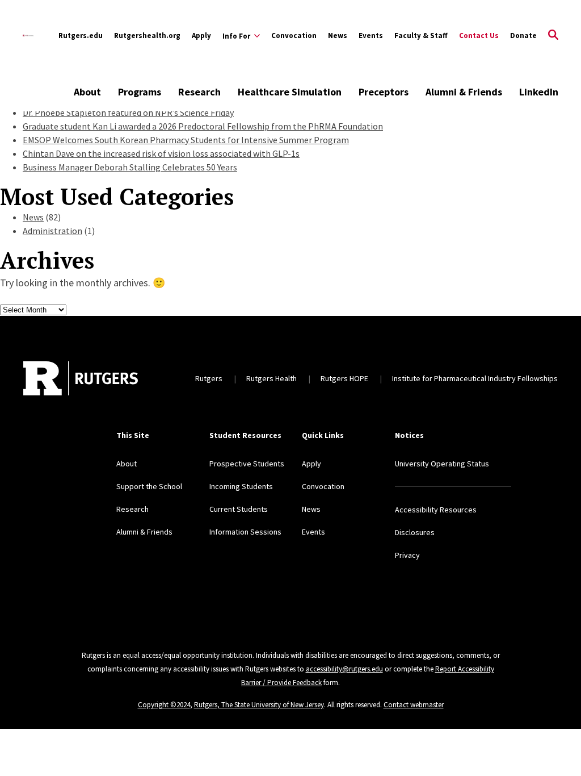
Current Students (238, 509)
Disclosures (415, 532)
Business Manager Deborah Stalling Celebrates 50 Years (130, 167)
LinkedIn (538, 91)
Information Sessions (245, 532)
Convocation (294, 35)
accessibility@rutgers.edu (344, 669)
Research (199, 91)
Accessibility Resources (436, 509)
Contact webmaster (414, 705)
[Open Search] (553, 36)
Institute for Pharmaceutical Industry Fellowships (475, 378)
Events (371, 35)
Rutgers (208, 378)
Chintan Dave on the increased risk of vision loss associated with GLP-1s (161, 153)
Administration (52, 230)
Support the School (149, 486)
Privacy (407, 555)
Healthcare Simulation (290, 91)
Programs (139, 91)
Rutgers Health (271, 378)
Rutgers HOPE (344, 378)
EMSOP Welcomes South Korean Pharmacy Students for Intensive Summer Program (186, 139)
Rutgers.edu (80, 35)
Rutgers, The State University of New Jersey (259, 705)
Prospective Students (246, 463)
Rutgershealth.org (147, 35)
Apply (201, 35)
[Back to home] (80, 378)
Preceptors (384, 91)
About (87, 91)
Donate (523, 35)
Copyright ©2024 (164, 705)
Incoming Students (241, 486)
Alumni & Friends (464, 91)
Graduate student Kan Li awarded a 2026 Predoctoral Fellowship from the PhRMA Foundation (203, 126)
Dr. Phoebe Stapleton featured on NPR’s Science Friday (128, 112)
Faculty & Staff (421, 35)
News (337, 35)
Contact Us (479, 35)
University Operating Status (442, 463)
